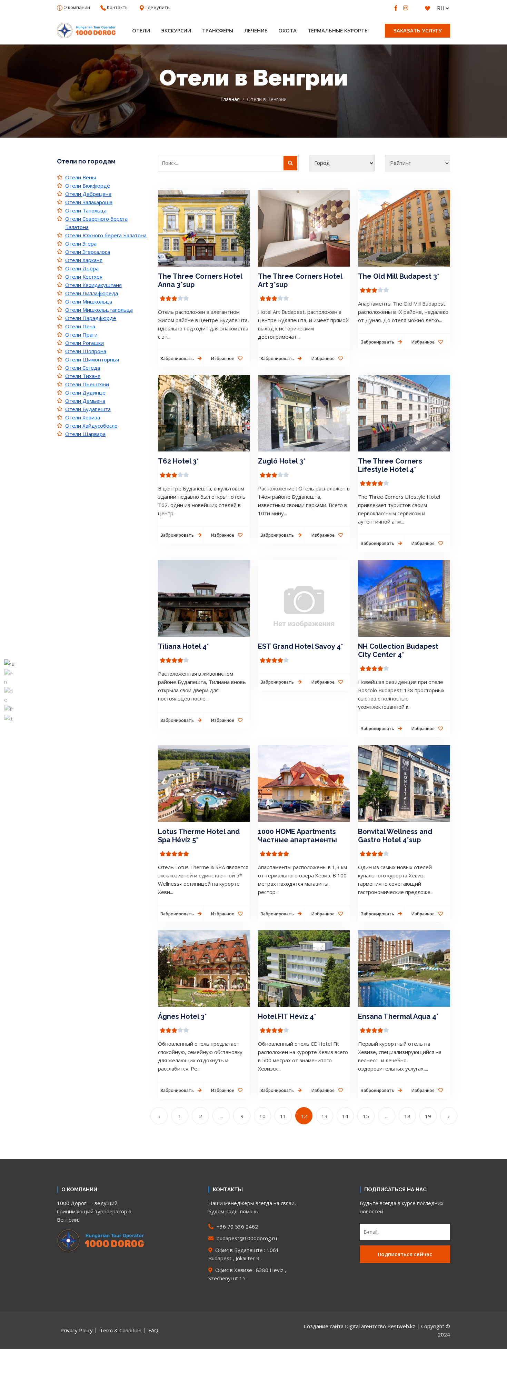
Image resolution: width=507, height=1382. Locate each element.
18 (407, 1116)
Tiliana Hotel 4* (183, 646)
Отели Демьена (85, 400)
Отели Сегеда (82, 367)
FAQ (153, 1330)
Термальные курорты (338, 30)
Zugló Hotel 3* (282, 461)
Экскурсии (176, 30)
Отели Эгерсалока (87, 251)
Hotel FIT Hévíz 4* (287, 1016)
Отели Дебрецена (88, 193)
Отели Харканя (83, 260)
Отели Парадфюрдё (90, 318)
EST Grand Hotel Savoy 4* (300, 646)
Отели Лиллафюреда (91, 293)
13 (324, 1116)
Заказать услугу (417, 30)
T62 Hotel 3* (178, 461)
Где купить (158, 7)
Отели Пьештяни (87, 384)
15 (366, 1116)
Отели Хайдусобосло (91, 425)
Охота (287, 30)
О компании (76, 7)
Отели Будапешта (88, 409)
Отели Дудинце (85, 392)
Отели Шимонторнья (92, 359)
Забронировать (177, 358)
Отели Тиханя (82, 375)
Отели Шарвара (85, 433)
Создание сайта (324, 1326)
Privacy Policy (76, 1330)
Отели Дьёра (82, 268)
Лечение (255, 30)
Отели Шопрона (85, 351)
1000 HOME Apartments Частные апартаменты (297, 835)
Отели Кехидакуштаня (93, 284)
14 (345, 1116)
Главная (230, 99)
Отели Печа (80, 326)
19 (428, 1116)
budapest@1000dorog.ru (246, 1238)
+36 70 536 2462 (236, 1226)
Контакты (118, 7)
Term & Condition (120, 1330)
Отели (141, 30)
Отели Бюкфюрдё (87, 185)
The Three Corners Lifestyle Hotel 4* (390, 465)
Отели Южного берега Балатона (106, 235)
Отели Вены (80, 177)
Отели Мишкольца (88, 301)
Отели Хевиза (82, 417)
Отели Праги (81, 334)
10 (262, 1116)
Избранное (223, 358)
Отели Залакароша (88, 202)
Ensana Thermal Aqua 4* (398, 1016)
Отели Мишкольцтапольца (99, 309)
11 (283, 1116)
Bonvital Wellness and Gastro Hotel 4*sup (395, 835)
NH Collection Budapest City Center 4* (398, 650)
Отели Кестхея (83, 276)
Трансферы (217, 30)
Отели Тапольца (86, 210)
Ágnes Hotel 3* (182, 1016)
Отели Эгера (81, 243)
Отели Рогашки (84, 342)
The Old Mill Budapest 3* (398, 276)
